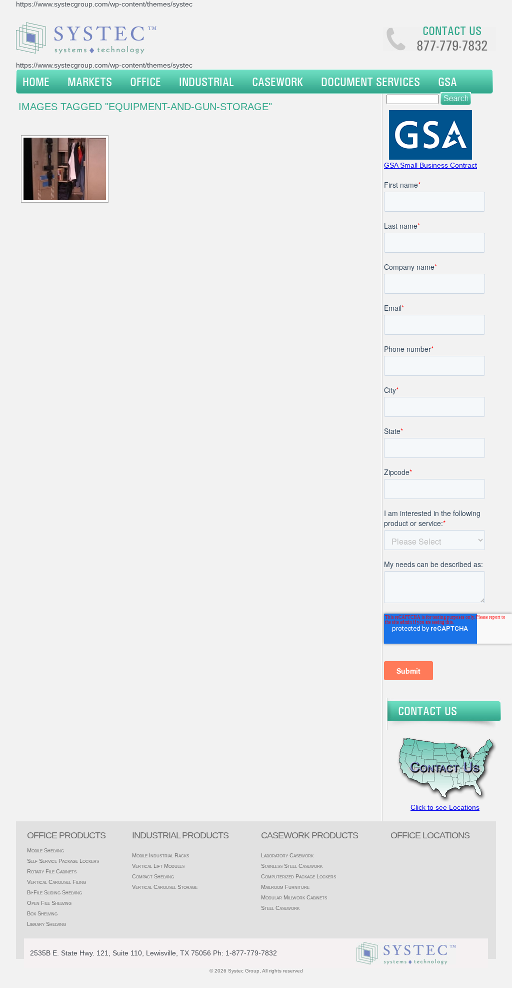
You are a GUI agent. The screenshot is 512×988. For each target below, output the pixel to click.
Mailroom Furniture (285, 887)
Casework (277, 81)
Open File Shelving (49, 903)
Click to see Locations (445, 807)
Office (145, 81)
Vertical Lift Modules (158, 866)
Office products (66, 835)
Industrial (206, 81)
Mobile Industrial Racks (160, 855)
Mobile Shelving (45, 850)
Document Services (370, 81)
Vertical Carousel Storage (165, 887)
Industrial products (180, 835)
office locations (430, 835)
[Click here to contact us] (444, 799)
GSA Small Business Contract (430, 165)
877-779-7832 (452, 45)
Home (36, 81)
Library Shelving (46, 924)
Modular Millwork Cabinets (294, 897)
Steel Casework (280, 908)
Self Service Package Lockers (63, 861)
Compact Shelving (153, 876)
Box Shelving (42, 913)
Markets (90, 81)
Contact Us (427, 710)
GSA (447, 81)
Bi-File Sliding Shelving (54, 892)
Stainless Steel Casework (291, 866)
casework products (309, 835)
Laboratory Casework (287, 855)
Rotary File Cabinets (51, 871)
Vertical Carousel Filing (56, 882)
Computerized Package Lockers (298, 876)
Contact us (452, 30)
